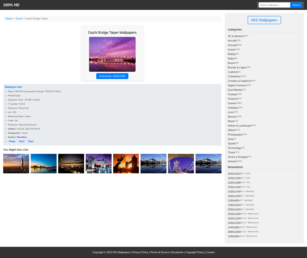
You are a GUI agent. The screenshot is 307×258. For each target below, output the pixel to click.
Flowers (232, 98)
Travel (19, 18)
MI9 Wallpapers (264, 20)
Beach (231, 63)
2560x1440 (234, 187)
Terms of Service (159, 252)
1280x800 (233, 236)
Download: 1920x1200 (112, 76)
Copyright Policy (194, 252)
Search (296, 5)
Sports (231, 143)
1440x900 (233, 227)
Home (9, 18)
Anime (231, 49)
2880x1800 (234, 232)
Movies (232, 116)
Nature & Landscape (239, 125)
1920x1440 (234, 191)
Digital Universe (237, 85)
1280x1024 (234, 205)
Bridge (12, 141)
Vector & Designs (238, 157)
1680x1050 (234, 223)
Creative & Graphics (239, 81)
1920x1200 (234, 218)
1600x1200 (234, 196)
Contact (210, 252)
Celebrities (234, 76)
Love (230, 112)
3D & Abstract (235, 36)
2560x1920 (234, 209)
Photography (235, 134)
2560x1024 (234, 173)
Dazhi (21, 141)
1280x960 (233, 200)
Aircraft (232, 40)
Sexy (231, 139)
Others (231, 130)
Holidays (233, 107)
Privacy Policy (140, 252)
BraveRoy (22, 137)
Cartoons (233, 72)
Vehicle (232, 161)
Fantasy (232, 94)
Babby (231, 54)
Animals (232, 45)
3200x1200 (234, 178)
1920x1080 (234, 182)
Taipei (31, 141)
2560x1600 (234, 214)
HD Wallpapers (121, 252)
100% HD (11, 5)
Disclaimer (177, 252)
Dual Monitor (235, 90)
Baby (231, 58)
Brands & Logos (237, 67)
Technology (234, 148)
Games (232, 103)
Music (231, 121)
